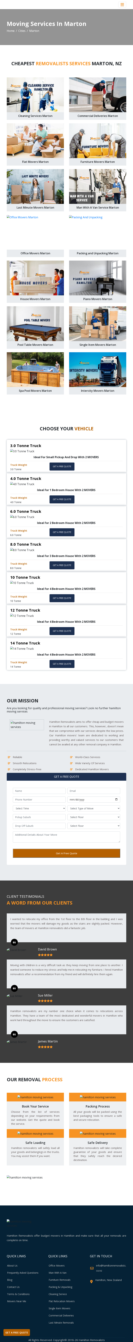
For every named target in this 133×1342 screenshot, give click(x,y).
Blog (9, 1279)
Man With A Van (57, 1272)
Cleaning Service (58, 1294)
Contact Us (13, 1287)
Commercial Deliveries (61, 1315)
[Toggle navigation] (122, 4)
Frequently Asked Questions (22, 1272)
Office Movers (57, 1265)
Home (11, 31)
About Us (12, 1265)
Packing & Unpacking (60, 1287)
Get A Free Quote (66, 853)
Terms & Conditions (18, 1294)
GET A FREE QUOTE (62, 466)
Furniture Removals (59, 1279)
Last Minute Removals (61, 1322)
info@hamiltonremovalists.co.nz (111, 1268)
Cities (21, 31)
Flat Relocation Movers (62, 1301)
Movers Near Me (16, 1301)
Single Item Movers (59, 1308)
